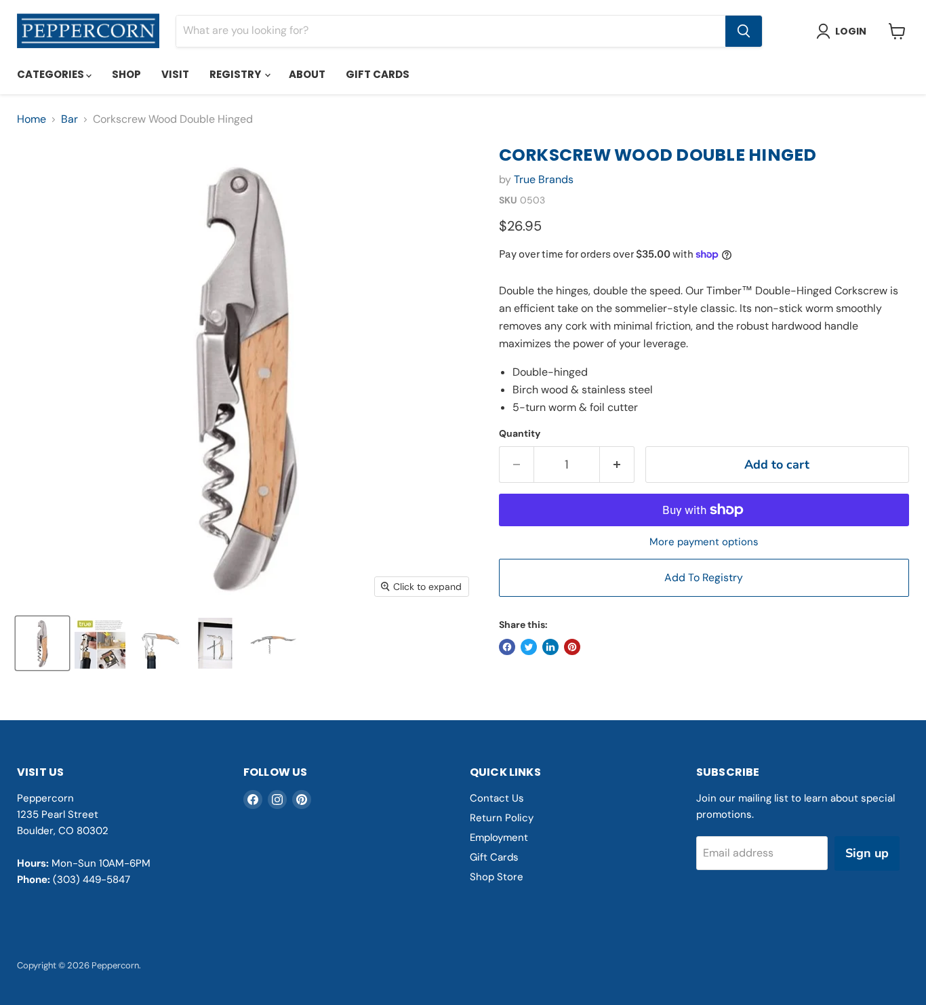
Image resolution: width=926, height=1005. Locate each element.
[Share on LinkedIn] (550, 647)
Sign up (867, 853)
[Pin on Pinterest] (572, 647)
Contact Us (497, 798)
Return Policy (502, 818)
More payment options (704, 542)
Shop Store (496, 877)
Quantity (519, 433)
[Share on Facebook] (507, 647)
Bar (69, 119)
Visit (175, 74)
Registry (236, 74)
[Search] (743, 31)
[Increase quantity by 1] (617, 465)
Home (31, 119)
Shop (126, 74)
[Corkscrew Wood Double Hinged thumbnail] (42, 643)
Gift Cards (377, 74)
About (307, 74)
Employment (499, 837)
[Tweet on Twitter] (529, 647)
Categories (51, 74)
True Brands (543, 179)
